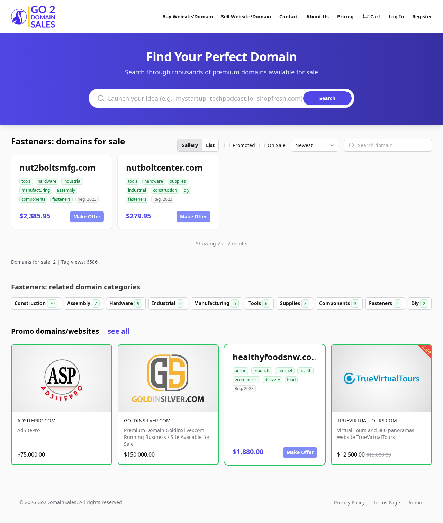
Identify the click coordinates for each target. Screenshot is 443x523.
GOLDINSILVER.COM (147, 420)
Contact (288, 16)
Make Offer (86, 216)
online (240, 370)
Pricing (345, 16)
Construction (35, 303)
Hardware (124, 303)
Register (422, 16)
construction (165, 190)
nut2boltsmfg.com (57, 167)
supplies (178, 181)
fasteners (61, 199)
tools (26, 181)
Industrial (167, 303)
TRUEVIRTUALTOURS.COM (367, 420)
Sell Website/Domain (246, 16)
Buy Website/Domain (187, 16)
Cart (375, 16)
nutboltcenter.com (164, 167)
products (261, 370)
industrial (72, 181)
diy (186, 190)
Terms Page (386, 502)
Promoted (244, 145)
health (305, 370)
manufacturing (35, 190)
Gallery (189, 145)
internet (284, 370)
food (291, 379)
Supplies (293, 303)
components (33, 199)
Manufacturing (215, 303)
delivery (272, 379)
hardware (47, 181)
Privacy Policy (349, 502)
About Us (317, 16)
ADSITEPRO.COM (36, 420)
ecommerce (246, 379)
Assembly (82, 303)
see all (118, 331)
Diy (418, 303)
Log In (396, 16)
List (210, 145)
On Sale (277, 145)
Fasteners (384, 303)
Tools (258, 303)
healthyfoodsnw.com (276, 356)
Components (337, 303)
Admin (416, 502)
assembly (66, 190)
